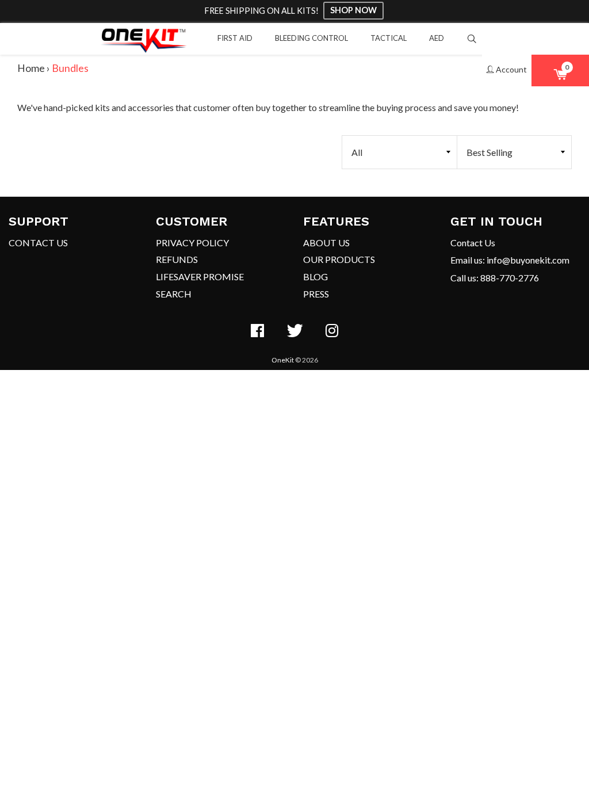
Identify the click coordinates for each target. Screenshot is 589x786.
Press (316, 293)
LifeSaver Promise (200, 276)
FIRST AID (235, 38)
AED (436, 38)
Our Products (339, 259)
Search (174, 293)
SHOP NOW (353, 10)
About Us (326, 242)
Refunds (177, 259)
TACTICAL (388, 38)
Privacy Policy (192, 242)
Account (510, 69)
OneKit (282, 360)
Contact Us (38, 242)
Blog (315, 276)
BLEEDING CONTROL (311, 38)
